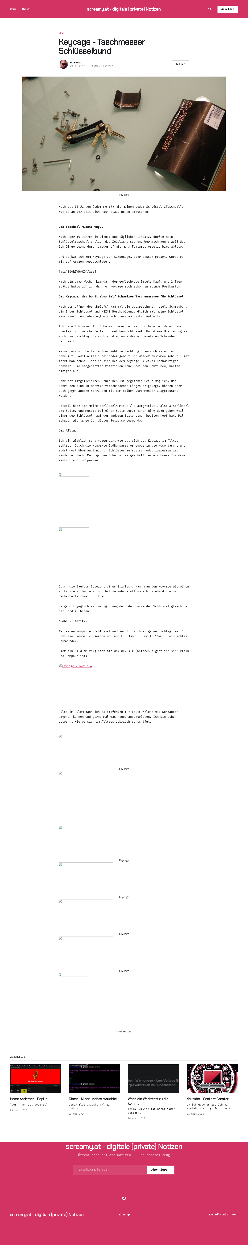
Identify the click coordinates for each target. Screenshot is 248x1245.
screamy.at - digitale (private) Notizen (124, 9)
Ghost (234, 1214)
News (62, 33)
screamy (75, 62)
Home (13, 9)
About (26, 9)
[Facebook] (124, 1198)
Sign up (124, 1214)
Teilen (180, 64)
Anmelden (227, 9)
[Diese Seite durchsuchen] (210, 9)
